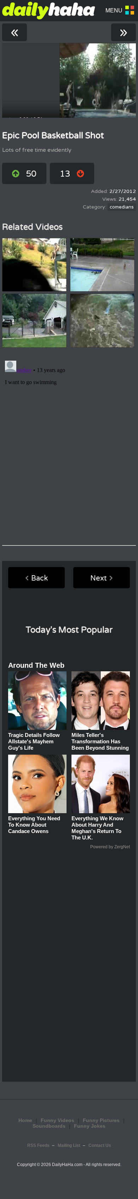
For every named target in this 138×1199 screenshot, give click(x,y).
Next (98, 578)
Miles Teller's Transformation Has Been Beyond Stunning (100, 741)
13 (65, 174)
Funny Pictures (101, 1120)
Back (39, 578)
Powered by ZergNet (110, 846)
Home (25, 1120)
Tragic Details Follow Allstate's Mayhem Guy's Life (34, 741)
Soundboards (49, 1126)
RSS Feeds (38, 1145)
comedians (122, 207)
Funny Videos (57, 1120)
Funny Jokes (89, 1126)
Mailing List (69, 1145)
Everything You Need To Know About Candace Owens (34, 824)
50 (31, 174)
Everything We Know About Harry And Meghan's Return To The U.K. (97, 827)
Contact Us (99, 1145)
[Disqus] (69, 446)
